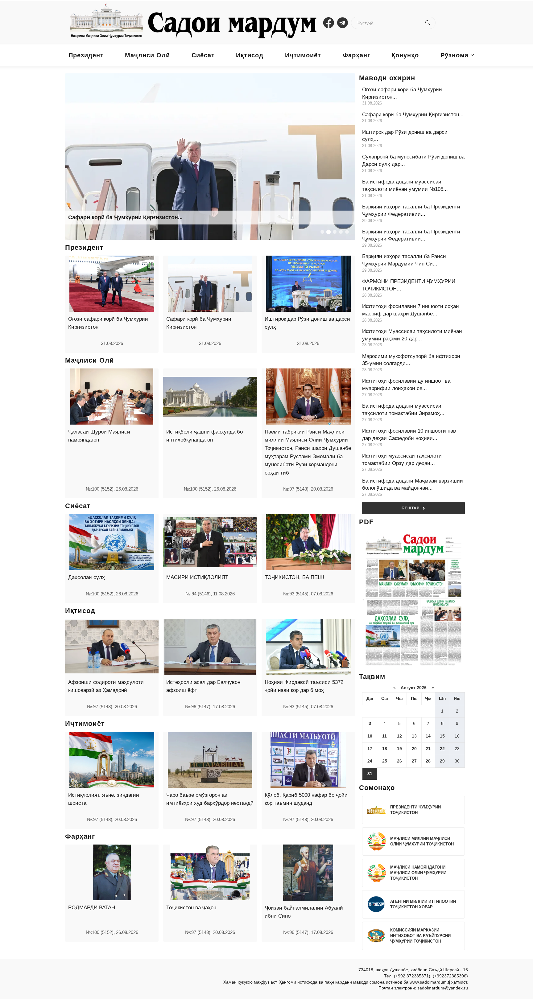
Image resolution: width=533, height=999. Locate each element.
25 (384, 760)
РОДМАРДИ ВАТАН (91, 908)
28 (428, 760)
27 (414, 760)
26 (399, 760)
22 (442, 748)
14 (428, 736)
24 (369, 760)
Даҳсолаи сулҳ (86, 577)
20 (414, 748)
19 (399, 748)
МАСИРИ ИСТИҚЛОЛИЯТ (197, 577)
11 (384, 736)
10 (369, 736)
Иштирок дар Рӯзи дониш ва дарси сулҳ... (125, 217)
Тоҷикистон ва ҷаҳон (191, 908)
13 (414, 736)
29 (442, 760)
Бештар (410, 508)
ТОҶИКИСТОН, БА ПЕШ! (294, 577)
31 (369, 773)
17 (369, 748)
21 (428, 748)
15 (442, 736)
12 (399, 736)
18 (384, 748)
